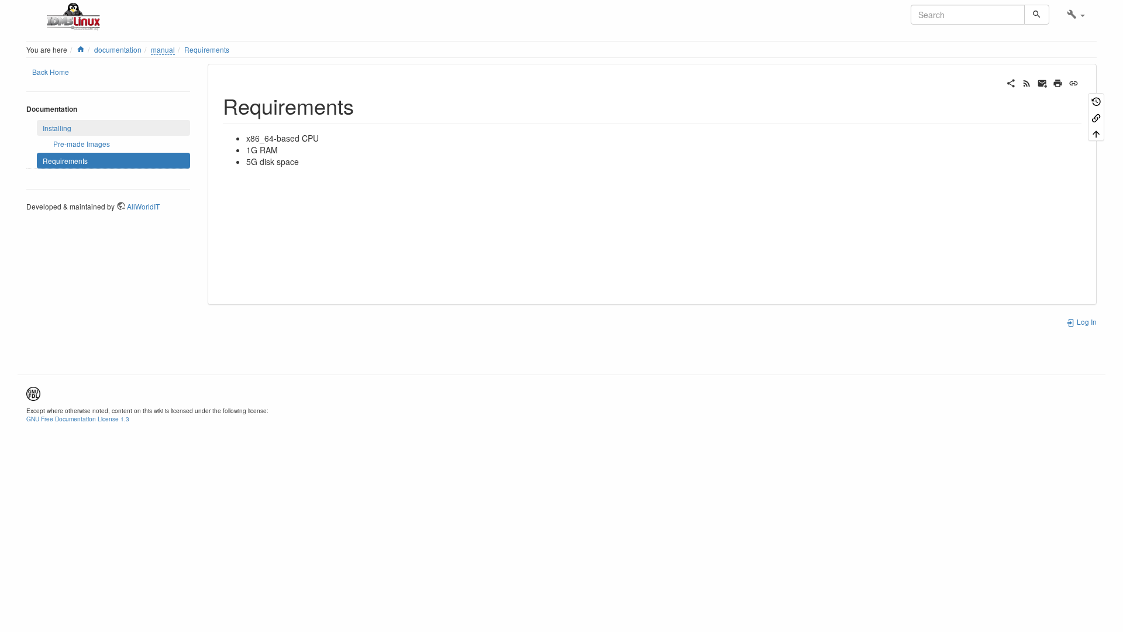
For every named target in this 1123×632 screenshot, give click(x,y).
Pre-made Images (81, 144)
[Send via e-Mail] (1043, 82)
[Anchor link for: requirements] (365, 105)
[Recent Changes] (1027, 82)
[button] (1076, 14)
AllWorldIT (143, 206)
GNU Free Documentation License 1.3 (77, 418)
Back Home (50, 72)
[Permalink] (1074, 82)
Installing (57, 128)
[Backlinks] (1096, 116)
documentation (118, 49)
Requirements (206, 49)
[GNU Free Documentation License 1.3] (33, 392)
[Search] (1036, 15)
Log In (1086, 322)
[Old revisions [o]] (1096, 101)
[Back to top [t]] (1096, 133)
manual (163, 49)
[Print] (1058, 82)
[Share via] (1011, 82)
